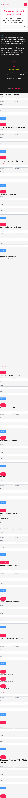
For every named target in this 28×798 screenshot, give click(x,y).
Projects (14, 63)
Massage (2, 546)
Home (14, 61)
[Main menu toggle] (25, 4)
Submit (3, 118)
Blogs (14, 66)
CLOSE (4, 562)
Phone (1, 104)
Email (1, 111)
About (14, 64)
